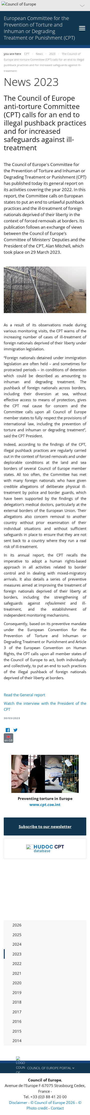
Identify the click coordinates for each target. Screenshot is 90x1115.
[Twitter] (15, 730)
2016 (17, 1021)
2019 (17, 992)
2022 (17, 963)
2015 (17, 1031)
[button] (45, 5)
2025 (17, 934)
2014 (17, 1040)
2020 (17, 982)
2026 (17, 924)
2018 (17, 1002)
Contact (57, 1107)
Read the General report (24, 694)
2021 (17, 973)
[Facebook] (8, 730)
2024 (17, 944)
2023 (17, 953)
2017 (17, 1011)
